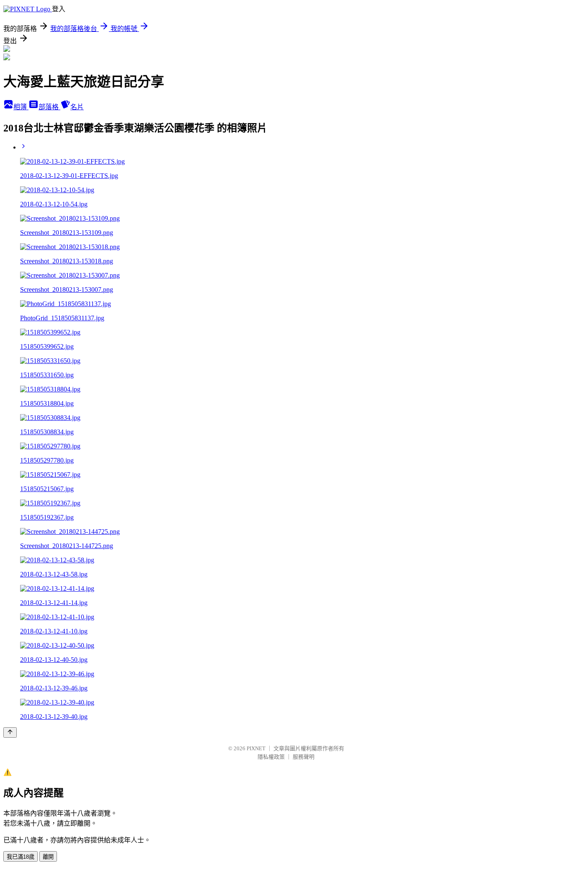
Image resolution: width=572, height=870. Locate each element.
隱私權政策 (271, 757)
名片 (77, 107)
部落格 (49, 107)
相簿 (20, 107)
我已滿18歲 (20, 857)
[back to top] (10, 732)
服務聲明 (303, 757)
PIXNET (256, 748)
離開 (48, 857)
